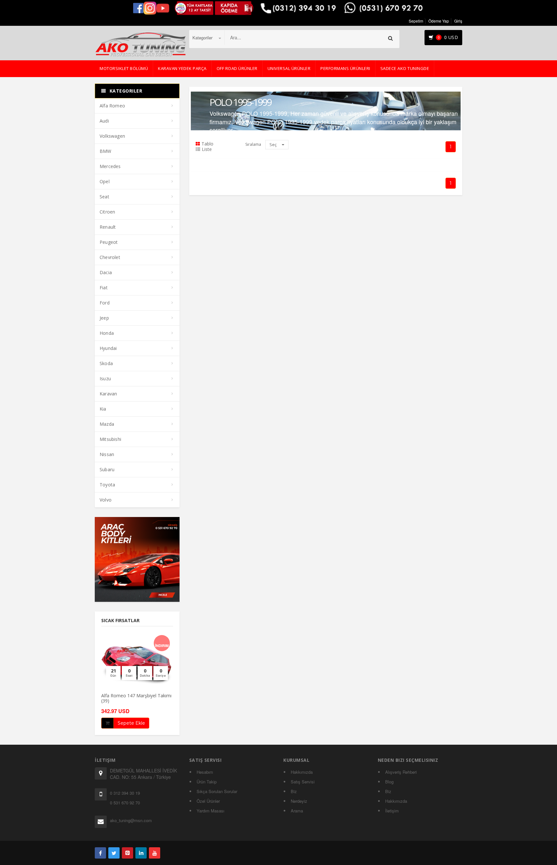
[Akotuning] (100, 853)
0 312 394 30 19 (125, 793)
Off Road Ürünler (237, 68)
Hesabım (205, 772)
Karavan (108, 394)
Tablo (207, 144)
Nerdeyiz (299, 801)
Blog (389, 782)
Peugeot (109, 242)
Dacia (106, 272)
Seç (273, 144)
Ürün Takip (207, 782)
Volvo (106, 500)
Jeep (104, 318)
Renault (108, 227)
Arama (297, 811)
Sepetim (416, 21)
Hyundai (108, 348)
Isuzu (105, 378)
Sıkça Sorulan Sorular (217, 791)
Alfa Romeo (112, 106)
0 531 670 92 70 (125, 803)
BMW (106, 151)
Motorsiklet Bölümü (124, 68)
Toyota (107, 485)
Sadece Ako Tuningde (404, 68)
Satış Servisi (303, 782)
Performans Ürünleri (345, 68)
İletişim (392, 811)
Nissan (107, 454)
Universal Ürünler (289, 68)
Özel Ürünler (208, 801)
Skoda (106, 363)
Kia (103, 409)
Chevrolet (110, 257)
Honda (107, 333)
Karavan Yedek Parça (182, 68)
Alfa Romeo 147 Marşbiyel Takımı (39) (136, 697)
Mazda (107, 424)
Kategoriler (203, 38)
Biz (294, 791)
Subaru (107, 469)
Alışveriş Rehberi (401, 772)
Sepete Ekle (131, 723)
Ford (105, 303)
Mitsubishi (110, 439)
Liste (207, 149)
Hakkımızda (302, 772)
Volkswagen (112, 136)
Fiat (104, 287)
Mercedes (110, 166)
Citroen (107, 212)
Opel (105, 181)
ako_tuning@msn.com (131, 820)
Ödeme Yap (438, 21)
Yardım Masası (210, 811)
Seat (104, 197)
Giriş (458, 21)
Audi (104, 121)
